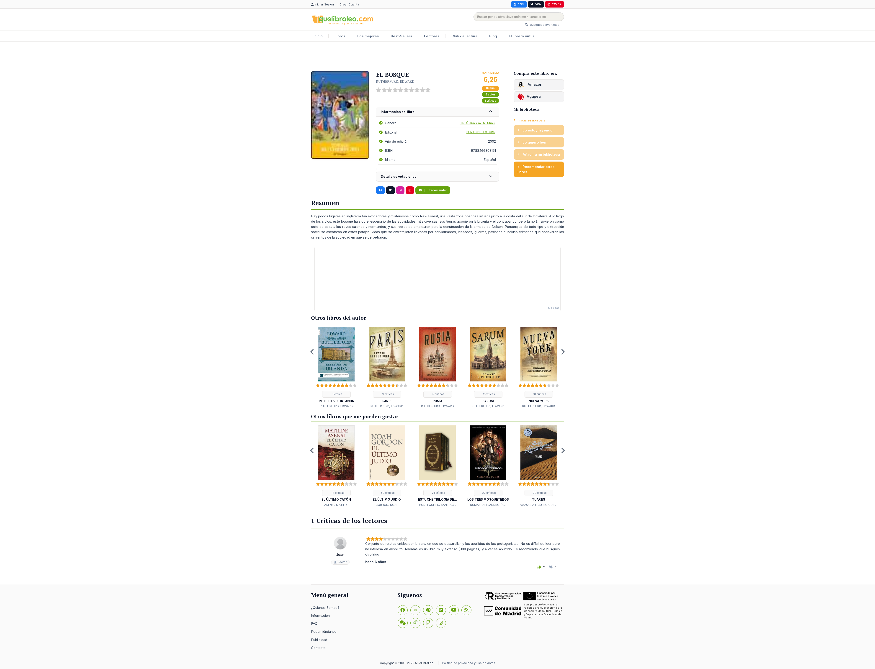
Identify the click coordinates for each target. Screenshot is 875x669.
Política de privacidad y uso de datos (468, 663)
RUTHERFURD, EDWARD (395, 81)
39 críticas (539, 492)
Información (320, 615)
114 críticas (337, 492)
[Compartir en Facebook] (380, 190)
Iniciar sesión (325, 4)
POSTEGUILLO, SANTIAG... (437, 505)
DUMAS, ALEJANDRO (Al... (488, 505)
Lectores (432, 36)
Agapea (534, 96)
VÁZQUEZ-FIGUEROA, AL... (538, 505)
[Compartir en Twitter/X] (390, 190)
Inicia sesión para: (532, 120)
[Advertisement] (437, 56)
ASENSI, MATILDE (336, 505)
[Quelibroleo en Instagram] (400, 190)
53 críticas (387, 492)
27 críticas (488, 492)
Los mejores (368, 36)
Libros (340, 36)
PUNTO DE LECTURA (480, 132)
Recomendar (437, 190)
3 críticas (387, 394)
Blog (493, 36)
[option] (336, 368)
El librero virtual (522, 36)
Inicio (318, 36)
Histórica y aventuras (477, 123)
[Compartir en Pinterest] (410, 190)
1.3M (521, 4)
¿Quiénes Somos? (325, 607)
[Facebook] (403, 610)
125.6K (556, 4)
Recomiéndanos (324, 631)
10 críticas (539, 394)
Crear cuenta (349, 4)
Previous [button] (312, 351)
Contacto (318, 648)
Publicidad (319, 640)
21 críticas (438, 492)
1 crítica (337, 394)
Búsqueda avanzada (544, 24)
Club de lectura (464, 36)
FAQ (314, 623)
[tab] (437, 112)
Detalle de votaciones (399, 176)
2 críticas (488, 394)
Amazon (534, 84)
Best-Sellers (401, 36)
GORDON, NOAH (387, 505)
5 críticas (438, 394)
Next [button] (563, 351)
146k (538, 4)
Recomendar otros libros (536, 169)
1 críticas (490, 100)
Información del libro (397, 112)
